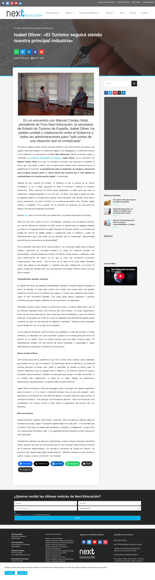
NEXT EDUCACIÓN (120, 540)
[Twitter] (110, 93)
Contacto (144, 13)
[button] (16, 51)
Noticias (133, 13)
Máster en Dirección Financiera (55, 557)
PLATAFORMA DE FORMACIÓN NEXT (126, 555)
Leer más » (116, 204)
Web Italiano (136, 2)
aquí (26, 215)
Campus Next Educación (106, 2)
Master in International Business (56, 545)
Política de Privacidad (130, 559)
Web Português (148, 2)
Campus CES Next (123, 2)
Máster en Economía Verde (54, 538)
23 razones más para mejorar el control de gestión (124, 201)
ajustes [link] (104, 567)
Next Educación (52, 13)
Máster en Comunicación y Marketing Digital (60, 551)
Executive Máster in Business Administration (60, 559)
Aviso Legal (117, 559)
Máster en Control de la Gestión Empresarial (59, 542)
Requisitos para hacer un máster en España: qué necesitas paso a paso (123, 211)
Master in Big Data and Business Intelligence (60, 540)
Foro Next (17, 28)
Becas (122, 13)
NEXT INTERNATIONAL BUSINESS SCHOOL (128, 544)
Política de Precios (137, 561)
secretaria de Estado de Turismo (45, 158)
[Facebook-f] (106, 93)
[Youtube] (115, 93)
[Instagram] (119, 93)
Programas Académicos (88, 13)
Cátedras (109, 13)
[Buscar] (134, 83)
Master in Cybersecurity (53, 555)
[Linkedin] (123, 93)
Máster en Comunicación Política (56, 553)
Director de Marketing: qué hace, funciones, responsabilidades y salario (124, 222)
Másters (68, 13)
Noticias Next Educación (44, 28)
